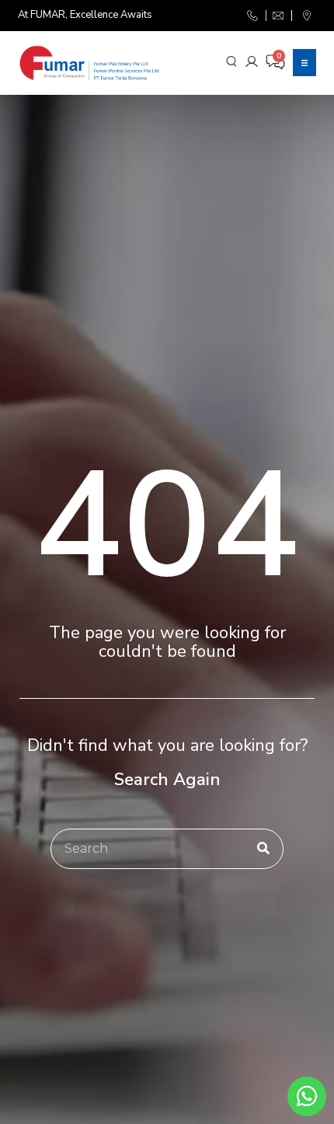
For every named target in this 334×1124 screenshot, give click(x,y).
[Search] (263, 848)
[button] (304, 62)
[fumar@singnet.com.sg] (278, 15)
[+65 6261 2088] (254, 15)
